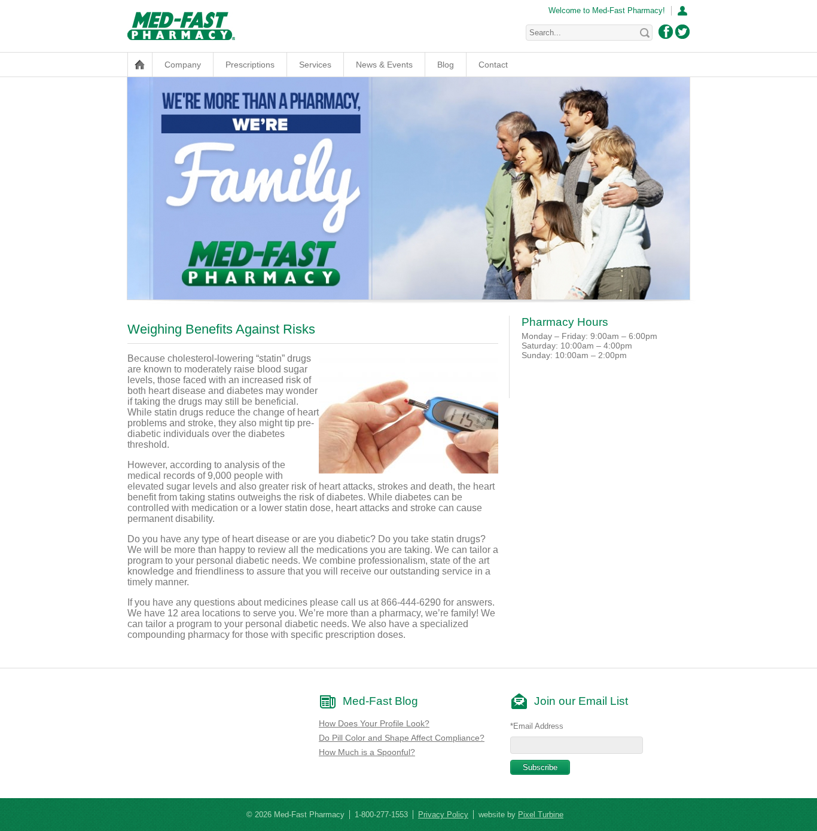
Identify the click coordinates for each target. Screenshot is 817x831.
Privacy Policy (443, 814)
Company (182, 64)
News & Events (384, 64)
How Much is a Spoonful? (367, 752)
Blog (445, 64)
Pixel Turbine (540, 814)
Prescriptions (250, 64)
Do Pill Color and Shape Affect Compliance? (401, 738)
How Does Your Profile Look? (374, 723)
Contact (493, 64)
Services (315, 64)
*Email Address (536, 726)
